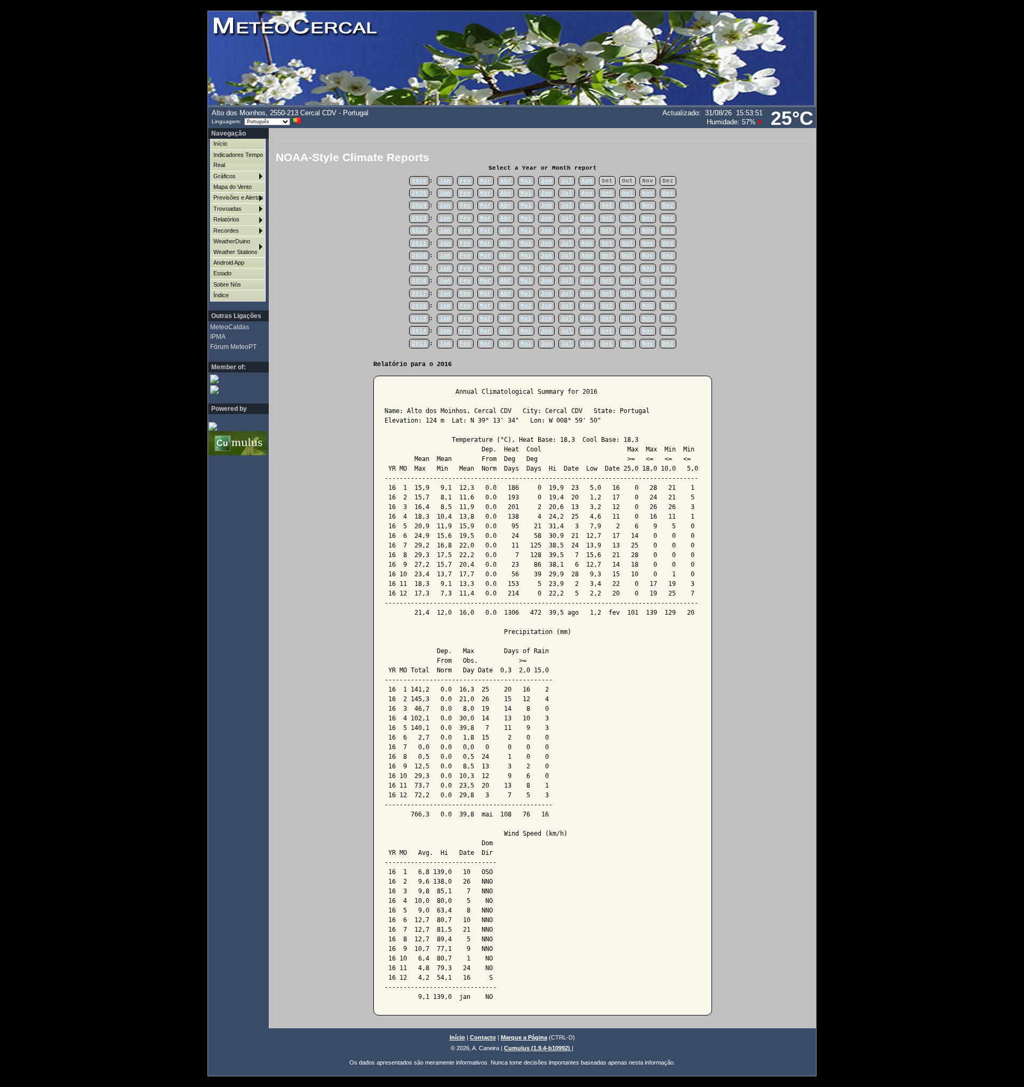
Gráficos (224, 176)
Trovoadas (227, 208)
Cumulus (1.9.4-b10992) (538, 1048)
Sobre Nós (227, 284)
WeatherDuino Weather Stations (235, 246)
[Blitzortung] (234, 378)
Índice (221, 295)
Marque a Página (524, 1037)
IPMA (218, 336)
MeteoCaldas (229, 327)
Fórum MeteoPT (233, 347)
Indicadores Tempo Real (238, 160)
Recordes (226, 230)
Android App (228, 262)
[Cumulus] (232, 443)
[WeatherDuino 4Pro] (232, 426)
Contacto (483, 1037)
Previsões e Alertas (238, 197)
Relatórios (226, 219)
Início (220, 143)
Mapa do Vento (232, 187)
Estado (222, 273)
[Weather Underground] (234, 389)
